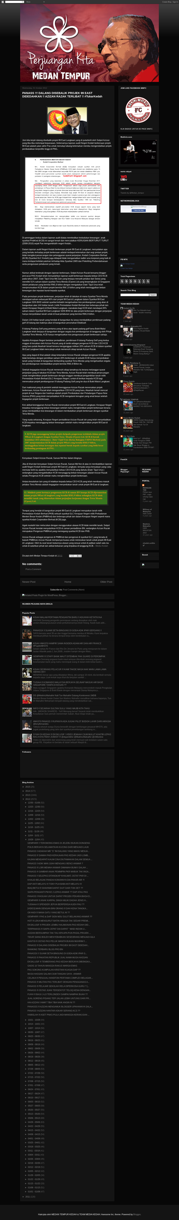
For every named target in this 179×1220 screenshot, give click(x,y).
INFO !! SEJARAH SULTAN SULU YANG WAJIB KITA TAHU (61, 708)
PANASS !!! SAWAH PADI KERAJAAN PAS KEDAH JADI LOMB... (59, 855)
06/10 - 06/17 (34, 1098)
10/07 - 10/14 (34, 1028)
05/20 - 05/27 (34, 1110)
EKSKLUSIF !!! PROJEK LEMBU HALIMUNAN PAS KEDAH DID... (59, 925)
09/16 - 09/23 (34, 1040)
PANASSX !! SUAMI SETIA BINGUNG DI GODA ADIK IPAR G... (57, 953)
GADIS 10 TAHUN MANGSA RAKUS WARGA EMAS (52, 966)
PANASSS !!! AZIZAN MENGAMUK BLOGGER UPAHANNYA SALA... (60, 1007)
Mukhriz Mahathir (147, 525)
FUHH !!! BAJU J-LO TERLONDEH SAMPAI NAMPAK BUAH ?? (58, 994)
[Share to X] (75, 556)
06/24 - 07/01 (34, 1089)
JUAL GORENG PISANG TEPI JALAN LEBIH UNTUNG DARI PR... (59, 998)
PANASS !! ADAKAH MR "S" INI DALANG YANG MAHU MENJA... (58, 851)
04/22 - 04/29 (34, 1126)
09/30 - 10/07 (34, 1032)
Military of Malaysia (147, 510)
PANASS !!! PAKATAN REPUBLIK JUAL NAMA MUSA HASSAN (58, 957)
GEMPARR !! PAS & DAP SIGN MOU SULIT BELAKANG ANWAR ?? (60, 916)
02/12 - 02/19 (34, 1167)
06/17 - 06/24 (34, 1093)
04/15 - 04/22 (34, 1130)
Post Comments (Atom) (73, 590)
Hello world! (147, 514)
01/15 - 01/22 (34, 1183)
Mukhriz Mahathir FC (132, 326)
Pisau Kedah (129, 381)
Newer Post (28, 581)
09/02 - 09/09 (34, 1048)
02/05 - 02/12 (34, 1171)
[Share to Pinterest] (80, 556)
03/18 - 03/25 (34, 1147)
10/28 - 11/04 (34, 839)
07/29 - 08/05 (34, 1069)
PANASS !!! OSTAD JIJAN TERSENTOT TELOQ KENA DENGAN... (59, 990)
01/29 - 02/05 (34, 1175)
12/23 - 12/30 (34, 807)
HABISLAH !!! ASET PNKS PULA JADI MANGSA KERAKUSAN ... (58, 1015)
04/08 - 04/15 (34, 1134)
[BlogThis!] (73, 556)
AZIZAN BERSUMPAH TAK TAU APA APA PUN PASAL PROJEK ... (59, 933)
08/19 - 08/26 (34, 1057)
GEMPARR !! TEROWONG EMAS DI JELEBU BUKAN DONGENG (59, 843)
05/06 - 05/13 (34, 1118)
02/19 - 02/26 (34, 1163)
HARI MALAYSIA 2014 (147, 530)
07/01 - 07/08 (34, 1085)
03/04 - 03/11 (34, 1155)
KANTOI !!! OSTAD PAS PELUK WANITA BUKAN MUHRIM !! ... (57, 941)
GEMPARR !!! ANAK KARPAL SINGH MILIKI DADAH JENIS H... (57, 900)
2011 (27, 1197)
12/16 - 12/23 (34, 811)
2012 (28, 799)
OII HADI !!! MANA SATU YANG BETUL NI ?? (49, 912)
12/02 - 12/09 (34, 819)
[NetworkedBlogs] (139, 207)
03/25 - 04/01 (34, 1142)
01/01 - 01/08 (34, 1192)
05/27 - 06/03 (34, 1106)
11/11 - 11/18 (34, 831)
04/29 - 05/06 (34, 1122)
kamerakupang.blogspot (134, 345)
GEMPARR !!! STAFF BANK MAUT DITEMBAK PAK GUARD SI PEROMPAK (69, 656)
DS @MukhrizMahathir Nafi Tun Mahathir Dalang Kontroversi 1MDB (64, 695)
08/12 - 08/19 (34, 1061)
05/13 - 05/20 (34, 1114)
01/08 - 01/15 (34, 1187)
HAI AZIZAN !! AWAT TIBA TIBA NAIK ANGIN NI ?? (51, 1002)
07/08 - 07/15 (34, 1081)
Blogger (136, 1214)
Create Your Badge (127, 268)
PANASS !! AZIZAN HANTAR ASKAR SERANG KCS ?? (54, 1011)
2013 (28, 795)
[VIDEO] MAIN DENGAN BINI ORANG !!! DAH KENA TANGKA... (58, 908)
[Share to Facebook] (78, 556)
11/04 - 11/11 (34, 835)
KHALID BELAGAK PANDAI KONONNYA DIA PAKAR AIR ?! (56, 880)
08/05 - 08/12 (34, 1065)
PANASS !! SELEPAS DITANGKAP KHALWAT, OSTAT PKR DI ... (58, 876)
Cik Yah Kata (129, 436)
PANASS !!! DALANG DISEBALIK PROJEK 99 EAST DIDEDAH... (58, 945)
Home (67, 581)
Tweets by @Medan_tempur (132, 193)
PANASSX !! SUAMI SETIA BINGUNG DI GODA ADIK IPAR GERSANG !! (67, 630)
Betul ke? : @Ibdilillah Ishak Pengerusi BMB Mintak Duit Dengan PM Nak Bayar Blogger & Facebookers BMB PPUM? (143, 442)
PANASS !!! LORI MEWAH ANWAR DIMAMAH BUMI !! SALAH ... (58, 867)
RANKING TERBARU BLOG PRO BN (45, 949)
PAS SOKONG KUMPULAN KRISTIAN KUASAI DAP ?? (54, 970)
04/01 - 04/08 (34, 1138)
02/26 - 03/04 (34, 1159)
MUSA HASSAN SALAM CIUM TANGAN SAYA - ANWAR (54, 974)
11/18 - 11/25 (34, 827)
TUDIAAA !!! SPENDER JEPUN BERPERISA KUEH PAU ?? (56, 904)
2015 (28, 787)
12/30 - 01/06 (34, 803)
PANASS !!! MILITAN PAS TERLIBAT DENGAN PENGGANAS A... (58, 982)
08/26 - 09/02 (34, 1053)
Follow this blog (138, 210)
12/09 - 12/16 (34, 815)
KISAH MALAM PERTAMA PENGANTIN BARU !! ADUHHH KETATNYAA (67, 617)
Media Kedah (102, 546)
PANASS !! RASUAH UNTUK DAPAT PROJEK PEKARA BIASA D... (59, 896)
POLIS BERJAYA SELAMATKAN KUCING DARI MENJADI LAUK (58, 847)
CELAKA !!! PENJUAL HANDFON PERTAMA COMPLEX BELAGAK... (60, 978)
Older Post (106, 581)
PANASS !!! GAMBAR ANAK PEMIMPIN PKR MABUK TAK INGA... (59, 872)
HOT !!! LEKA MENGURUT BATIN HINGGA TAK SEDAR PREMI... (59, 921)
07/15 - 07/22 (34, 1077)
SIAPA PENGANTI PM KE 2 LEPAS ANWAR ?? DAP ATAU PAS (58, 892)
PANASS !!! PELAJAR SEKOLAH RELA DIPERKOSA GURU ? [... (58, 986)
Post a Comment (33, 569)
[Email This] (70, 556)
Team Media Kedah (131, 418)
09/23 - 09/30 (34, 1036)
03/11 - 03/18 (34, 1151)
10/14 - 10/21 (34, 1024)
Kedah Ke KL (129, 308)
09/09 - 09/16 (34, 1044)
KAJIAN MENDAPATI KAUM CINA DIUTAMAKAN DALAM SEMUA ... (60, 859)
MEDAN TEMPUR (130, 399)
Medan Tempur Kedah (128, 264)
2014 (28, 791)
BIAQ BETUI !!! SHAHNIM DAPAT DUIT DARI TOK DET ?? (55, 888)
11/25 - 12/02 (34, 823)
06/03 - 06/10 (34, 1102)
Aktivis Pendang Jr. (132, 363)
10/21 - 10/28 (34, 1020)
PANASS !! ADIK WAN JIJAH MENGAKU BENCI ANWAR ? (55, 863)
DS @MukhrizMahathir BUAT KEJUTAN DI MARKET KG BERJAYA (142, 404)
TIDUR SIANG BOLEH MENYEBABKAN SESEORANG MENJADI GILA (61, 937)
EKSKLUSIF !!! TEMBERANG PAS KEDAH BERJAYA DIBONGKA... (59, 962)
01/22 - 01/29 (34, 1179)
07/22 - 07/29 (34, 1073)
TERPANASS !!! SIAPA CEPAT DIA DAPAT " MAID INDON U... (57, 929)
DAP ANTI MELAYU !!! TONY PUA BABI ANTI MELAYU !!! (55, 884)
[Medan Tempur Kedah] (122, 266)
